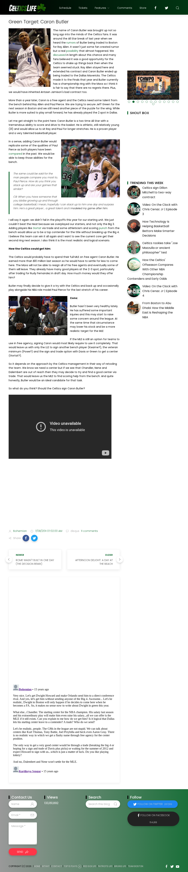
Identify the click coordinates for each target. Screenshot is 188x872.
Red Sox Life (89, 866)
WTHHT (46, 866)
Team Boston (135, 866)
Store (143, 8)
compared (15, 154)
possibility (72, 51)
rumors (71, 42)
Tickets (83, 8)
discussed (59, 55)
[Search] (177, 7)
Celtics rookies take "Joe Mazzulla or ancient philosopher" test (160, 248)
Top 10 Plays (70, 866)
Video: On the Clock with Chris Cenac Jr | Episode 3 (159, 209)
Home (37, 866)
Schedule (65, 8)
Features (100, 8)
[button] (26, 538)
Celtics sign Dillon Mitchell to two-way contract (156, 192)
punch (103, 228)
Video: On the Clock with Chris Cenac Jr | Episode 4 (159, 291)
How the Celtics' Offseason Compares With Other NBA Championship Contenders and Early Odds (150, 269)
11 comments (89, 531)
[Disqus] (64, 631)
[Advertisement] (64, 497)
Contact (56, 866)
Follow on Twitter (155, 804)
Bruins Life (120, 866)
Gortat (37, 228)
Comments (124, 8)
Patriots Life (105, 866)
